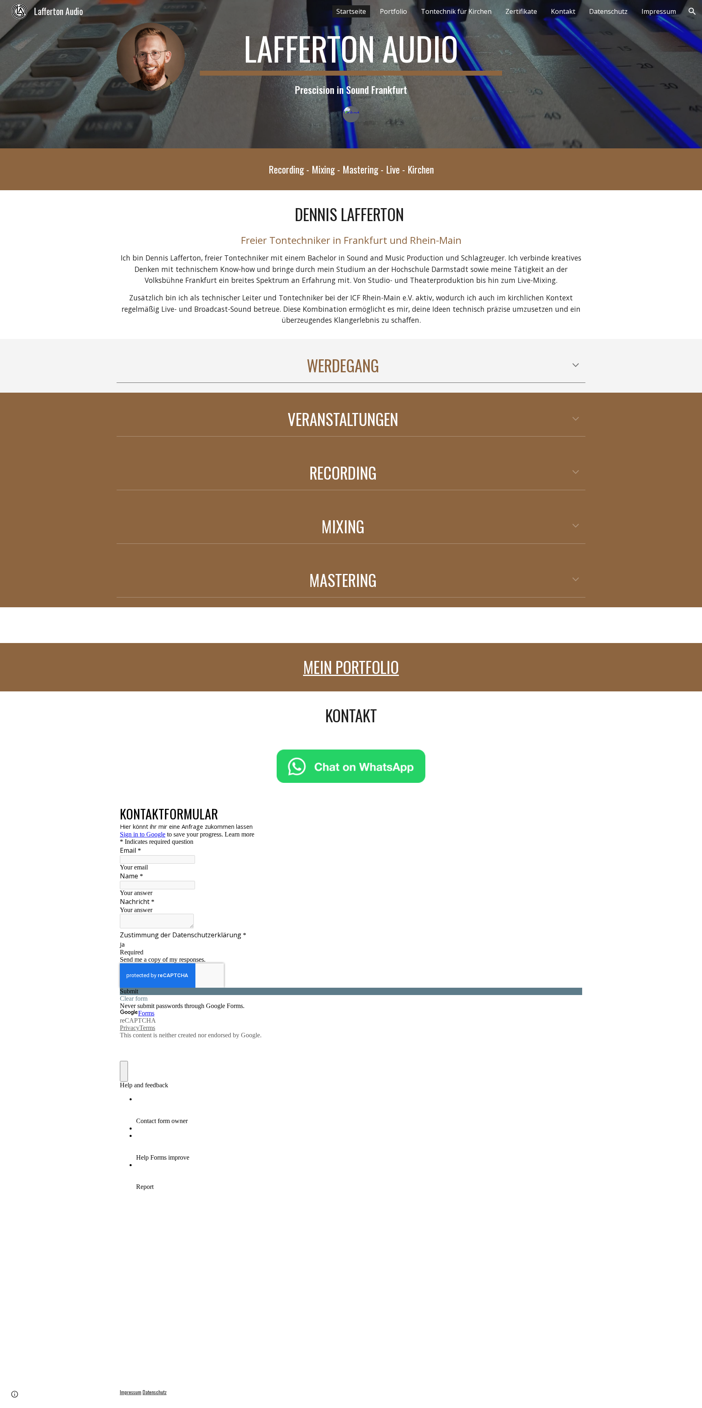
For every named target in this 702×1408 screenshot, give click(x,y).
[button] (692, 11)
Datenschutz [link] (608, 11)
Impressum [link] (658, 11)
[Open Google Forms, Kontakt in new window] (570, 813)
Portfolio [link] (393, 11)
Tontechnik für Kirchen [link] (456, 11)
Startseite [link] (351, 11)
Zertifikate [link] (521, 11)
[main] (351, 63)
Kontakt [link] (563, 11)
